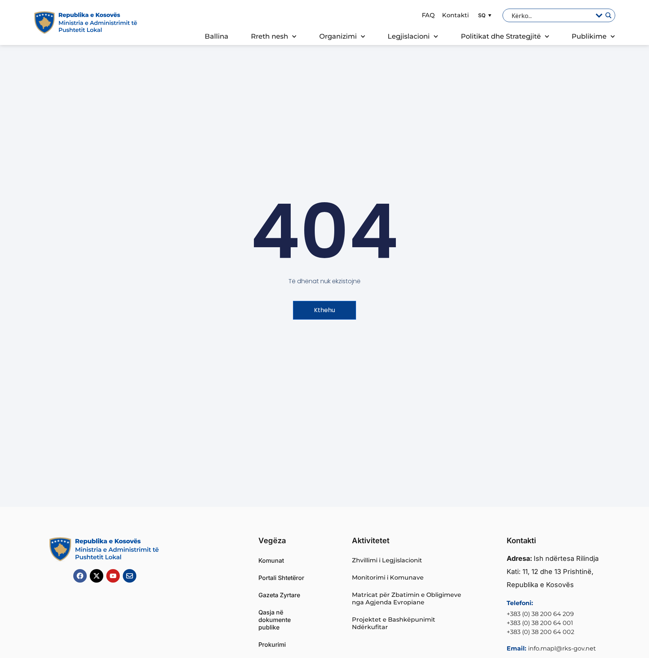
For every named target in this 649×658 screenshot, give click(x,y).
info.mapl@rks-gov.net (562, 648)
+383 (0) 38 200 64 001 (540, 622)
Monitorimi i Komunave (388, 577)
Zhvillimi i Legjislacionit (387, 560)
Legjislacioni (409, 36)
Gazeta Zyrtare (279, 595)
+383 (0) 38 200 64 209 (540, 613)
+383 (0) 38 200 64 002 (540, 631)
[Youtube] (113, 576)
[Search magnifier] (608, 15)
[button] (483, 15)
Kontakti (455, 15)
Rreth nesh (269, 36)
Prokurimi (272, 644)
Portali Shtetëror (281, 577)
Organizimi (338, 36)
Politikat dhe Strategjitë (501, 36)
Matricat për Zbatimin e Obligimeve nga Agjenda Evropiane (406, 598)
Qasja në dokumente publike (274, 619)
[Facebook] (80, 576)
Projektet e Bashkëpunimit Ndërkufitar (393, 623)
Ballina (216, 36)
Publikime (589, 36)
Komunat (271, 560)
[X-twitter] (96, 576)
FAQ (428, 15)
